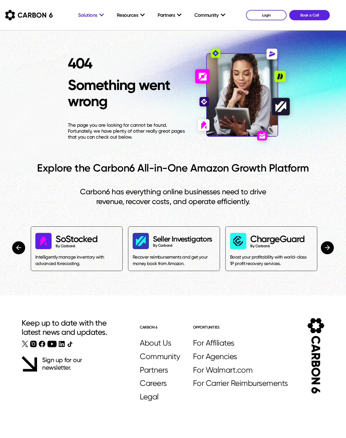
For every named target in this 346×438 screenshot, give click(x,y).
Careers (153, 383)
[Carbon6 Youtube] (52, 344)
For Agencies (215, 356)
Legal (149, 396)
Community (160, 356)
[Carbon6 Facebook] (42, 344)
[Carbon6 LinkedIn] (62, 344)
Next (327, 247)
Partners (154, 370)
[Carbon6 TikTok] (70, 344)
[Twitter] (25, 344)
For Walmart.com (223, 370)
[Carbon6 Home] (315, 356)
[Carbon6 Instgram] (33, 344)
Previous (19, 247)
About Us (155, 342)
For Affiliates (213, 342)
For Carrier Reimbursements (240, 383)
